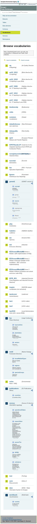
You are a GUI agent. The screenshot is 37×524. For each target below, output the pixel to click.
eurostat (12, 161)
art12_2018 (13, 79)
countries (18, 395)
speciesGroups (18, 372)
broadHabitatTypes (18, 358)
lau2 (11, 306)
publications (14, 388)
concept (17, 186)
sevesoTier (18, 442)
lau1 (11, 301)
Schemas (5, 29)
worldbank (13, 495)
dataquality (13, 131)
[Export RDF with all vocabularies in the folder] (32, 184)
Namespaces (6, 39)
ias (10, 238)
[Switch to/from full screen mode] (25, 4)
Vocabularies (6, 32)
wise (11, 488)
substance (18, 462)
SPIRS (17, 452)
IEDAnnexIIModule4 (15, 269)
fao (10, 168)
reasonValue (18, 421)
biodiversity (13, 107)
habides (12, 231)
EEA (10, 2)
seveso (12, 403)
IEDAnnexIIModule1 (15, 252)
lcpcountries (18, 325)
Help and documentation (9, 15)
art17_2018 (13, 100)
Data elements (7, 26)
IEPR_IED (13, 278)
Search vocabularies (11, 60)
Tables (4, 22)
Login (22, 4)
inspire (12, 287)
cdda (11, 112)
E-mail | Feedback (8, 518)
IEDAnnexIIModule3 (15, 258)
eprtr (11, 138)
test (10, 476)
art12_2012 (13, 72)
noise (11, 381)
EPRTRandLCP (15, 145)
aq (10, 65)
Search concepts (25, 60)
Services (5, 36)
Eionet (10, 12)
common (12, 117)
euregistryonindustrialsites (15, 154)
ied (10, 245)
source (17, 201)
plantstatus (18, 333)
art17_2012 (13, 93)
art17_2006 (13, 86)
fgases (11, 174)
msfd (11, 352)
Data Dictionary (16, 12)
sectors (17, 342)
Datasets (5, 19)
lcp (10, 318)
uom (11, 481)
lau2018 (12, 311)
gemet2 (12, 181)
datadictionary (14, 124)
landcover (13, 294)
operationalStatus (18, 410)
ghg (10, 224)
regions (17, 365)
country (17, 501)
